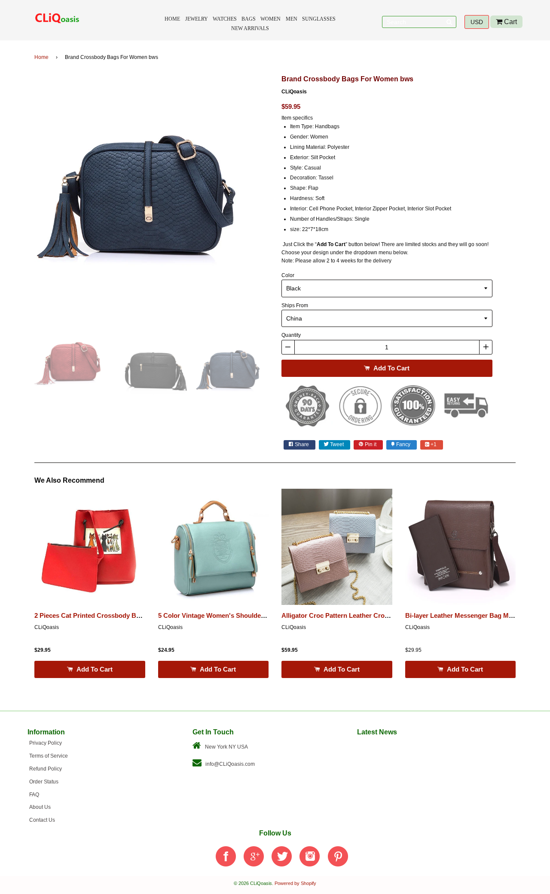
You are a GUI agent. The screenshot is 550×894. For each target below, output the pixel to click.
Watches (225, 19)
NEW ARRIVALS (250, 28)
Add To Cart (390, 368)
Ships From (294, 305)
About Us (40, 807)
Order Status (43, 782)
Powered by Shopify (295, 883)
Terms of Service (48, 756)
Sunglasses (319, 19)
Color (287, 275)
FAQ (34, 795)
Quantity (291, 335)
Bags (248, 19)
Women (270, 19)
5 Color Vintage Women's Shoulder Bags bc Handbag (238, 615)
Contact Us (42, 820)
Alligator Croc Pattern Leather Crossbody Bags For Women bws (377, 615)
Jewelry (196, 19)
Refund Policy (45, 769)
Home (172, 19)
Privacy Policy (45, 743)
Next (281, 195)
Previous (21, 195)
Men (291, 19)
